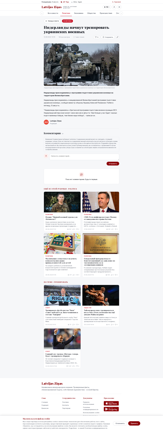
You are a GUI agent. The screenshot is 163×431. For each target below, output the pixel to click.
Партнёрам (66, 408)
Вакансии (45, 408)
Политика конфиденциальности (90, 408)
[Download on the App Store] (111, 403)
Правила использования (88, 403)
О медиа (45, 402)
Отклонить (120, 423)
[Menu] (119, 7)
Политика (66, 13)
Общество (91, 13)
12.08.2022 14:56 (49, 37)
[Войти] (114, 7)
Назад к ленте (53, 21)
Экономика (78, 13)
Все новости (53, 13)
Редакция (45, 405)
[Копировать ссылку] (117, 37)
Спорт (118, 13)
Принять (134, 423)
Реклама (65, 402)
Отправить (113, 163)
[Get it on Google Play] (111, 409)
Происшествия (106, 13)
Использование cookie (91, 412)
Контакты (65, 405)
